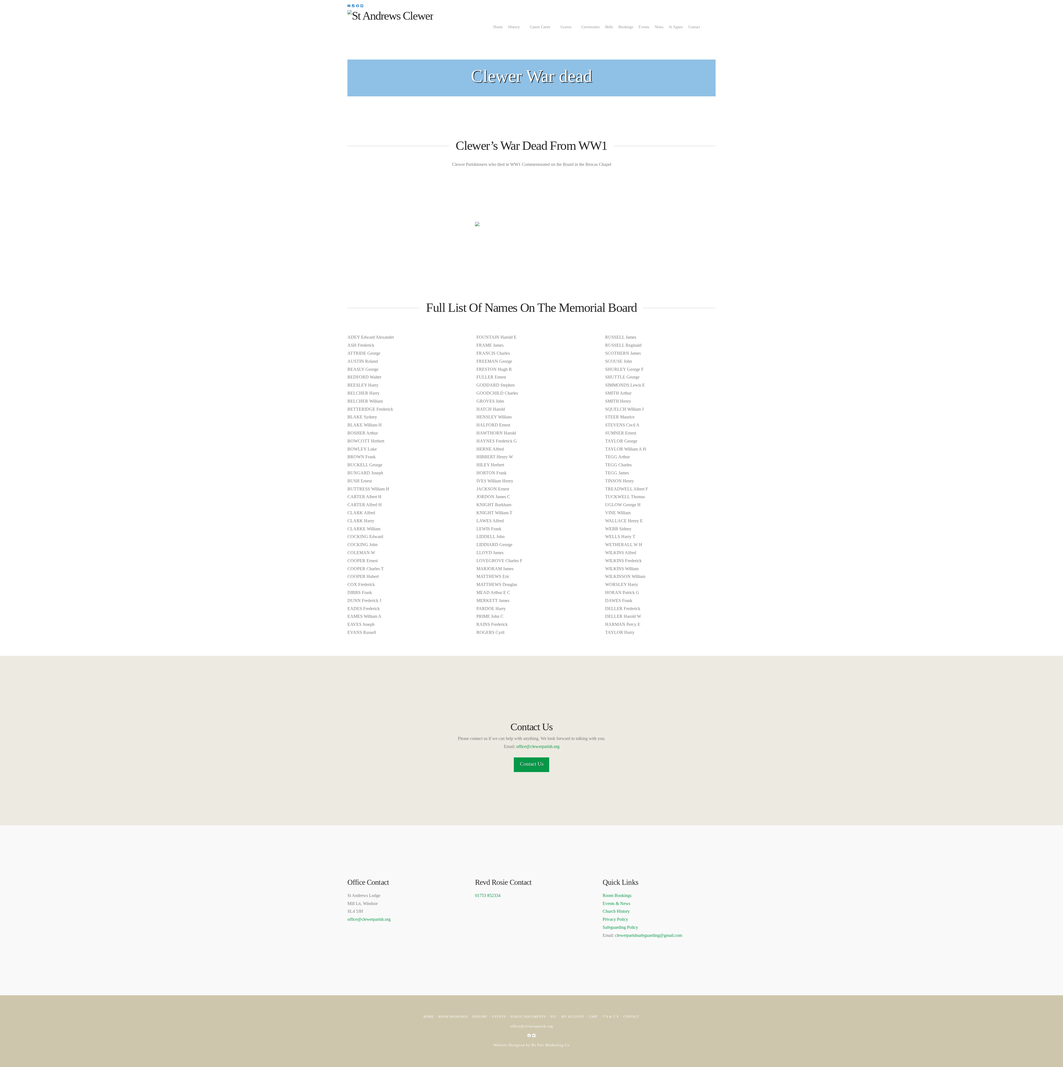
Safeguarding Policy (620, 927)
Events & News (616, 903)
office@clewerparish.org (537, 746)
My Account (572, 1016)
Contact (631, 1016)
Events (499, 1016)
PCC (553, 1016)
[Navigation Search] (711, 26)
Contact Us (531, 764)
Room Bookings (617, 895)
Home (429, 1016)
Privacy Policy (615, 919)
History (480, 1016)
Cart (593, 1016)
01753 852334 (487, 895)
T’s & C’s (611, 1016)
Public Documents (528, 1016)
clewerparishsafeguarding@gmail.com (648, 935)
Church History (616, 911)
